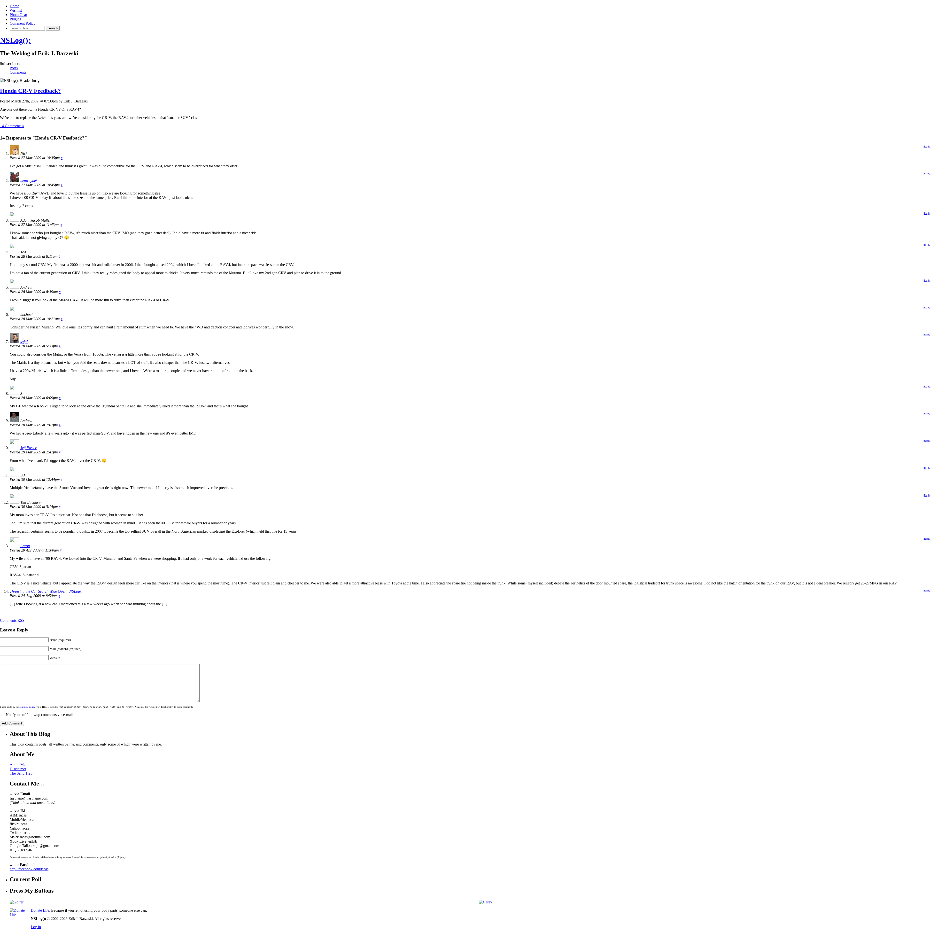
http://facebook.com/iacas (29, 869)
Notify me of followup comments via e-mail (39, 715)
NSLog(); (15, 40)
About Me (17, 764)
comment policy (27, 707)
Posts (14, 68)
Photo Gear (18, 15)
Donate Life (40, 910)
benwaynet (28, 181)
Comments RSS (12, 620)
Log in (36, 927)
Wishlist (16, 10)
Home (14, 6)
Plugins (15, 19)
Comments (18, 72)
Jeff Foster (28, 448)
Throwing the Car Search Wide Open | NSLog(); (47, 591)
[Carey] (485, 902)
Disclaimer (18, 769)
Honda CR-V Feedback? (30, 91)
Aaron (25, 546)
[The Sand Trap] (16, 902)
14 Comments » (12, 126)
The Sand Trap (21, 773)
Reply (927, 146)
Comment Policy (22, 23)
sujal (24, 342)
